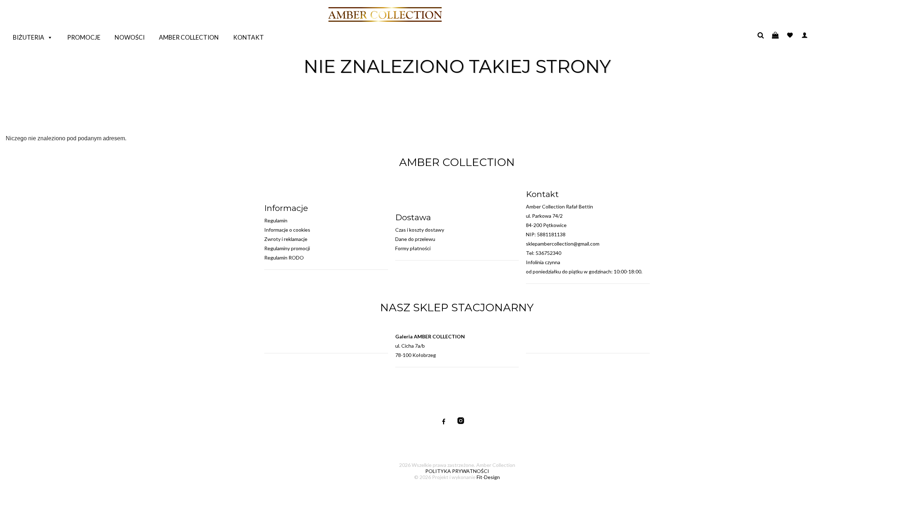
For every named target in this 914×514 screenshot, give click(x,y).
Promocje (83, 37)
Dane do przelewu (415, 239)
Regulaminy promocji (287, 248)
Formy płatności (413, 248)
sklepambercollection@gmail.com (562, 244)
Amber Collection (189, 37)
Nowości (130, 37)
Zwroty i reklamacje (285, 239)
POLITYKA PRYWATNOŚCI (457, 471)
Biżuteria (28, 37)
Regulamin (275, 220)
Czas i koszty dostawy (419, 230)
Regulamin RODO (284, 258)
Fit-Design (488, 477)
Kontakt (248, 37)
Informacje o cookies (287, 230)
